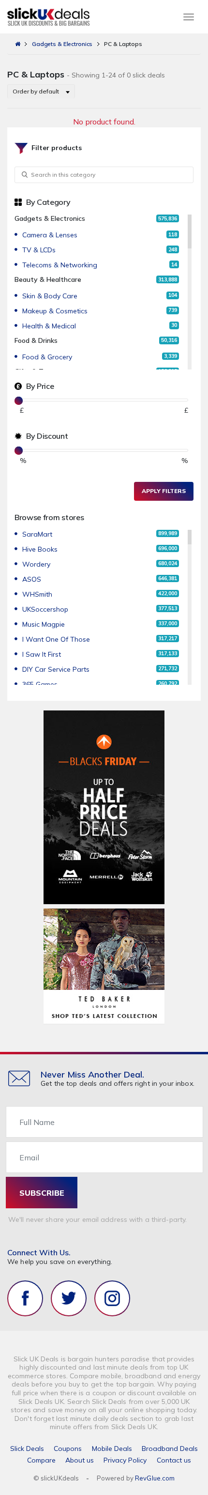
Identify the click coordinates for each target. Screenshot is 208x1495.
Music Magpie (43, 624)
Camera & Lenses (49, 235)
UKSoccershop (45, 609)
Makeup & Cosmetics (55, 311)
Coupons (68, 1448)
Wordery (36, 564)
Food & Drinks (36, 340)
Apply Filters (164, 490)
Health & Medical (49, 326)
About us (79, 1460)
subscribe (41, 1193)
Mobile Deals (112, 1448)
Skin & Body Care (49, 296)
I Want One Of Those (56, 639)
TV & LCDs (39, 250)
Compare (41, 1460)
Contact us (174, 1460)
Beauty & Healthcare (48, 279)
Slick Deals (27, 1448)
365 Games (40, 684)
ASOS (31, 579)
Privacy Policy (125, 1460)
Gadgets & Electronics (62, 43)
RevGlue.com (155, 1478)
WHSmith (37, 594)
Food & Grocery (47, 357)
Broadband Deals (170, 1448)
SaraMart (37, 534)
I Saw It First (41, 654)
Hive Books (40, 549)
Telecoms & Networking (59, 265)
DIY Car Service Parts (55, 669)
